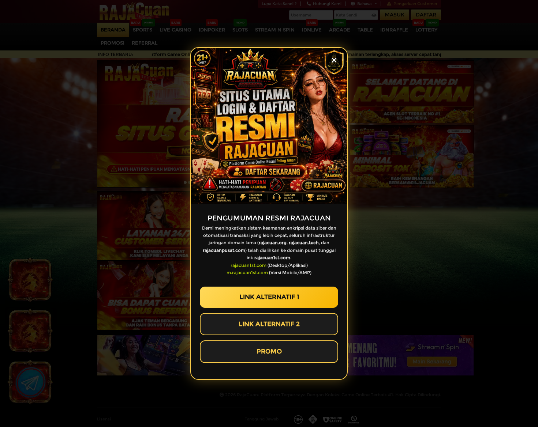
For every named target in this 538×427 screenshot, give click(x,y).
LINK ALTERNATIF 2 (269, 324)
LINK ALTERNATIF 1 (269, 297)
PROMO (269, 351)
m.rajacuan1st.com (247, 272)
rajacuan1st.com (248, 265)
